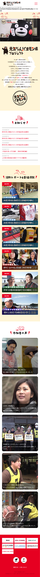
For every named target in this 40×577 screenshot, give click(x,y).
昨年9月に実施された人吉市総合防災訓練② (15, 138)
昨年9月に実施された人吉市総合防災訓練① (15, 145)
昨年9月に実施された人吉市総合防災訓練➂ (15, 132)
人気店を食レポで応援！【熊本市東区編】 (15, 151)
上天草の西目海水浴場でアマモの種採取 (14, 158)
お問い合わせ (23, 567)
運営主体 (15, 567)
